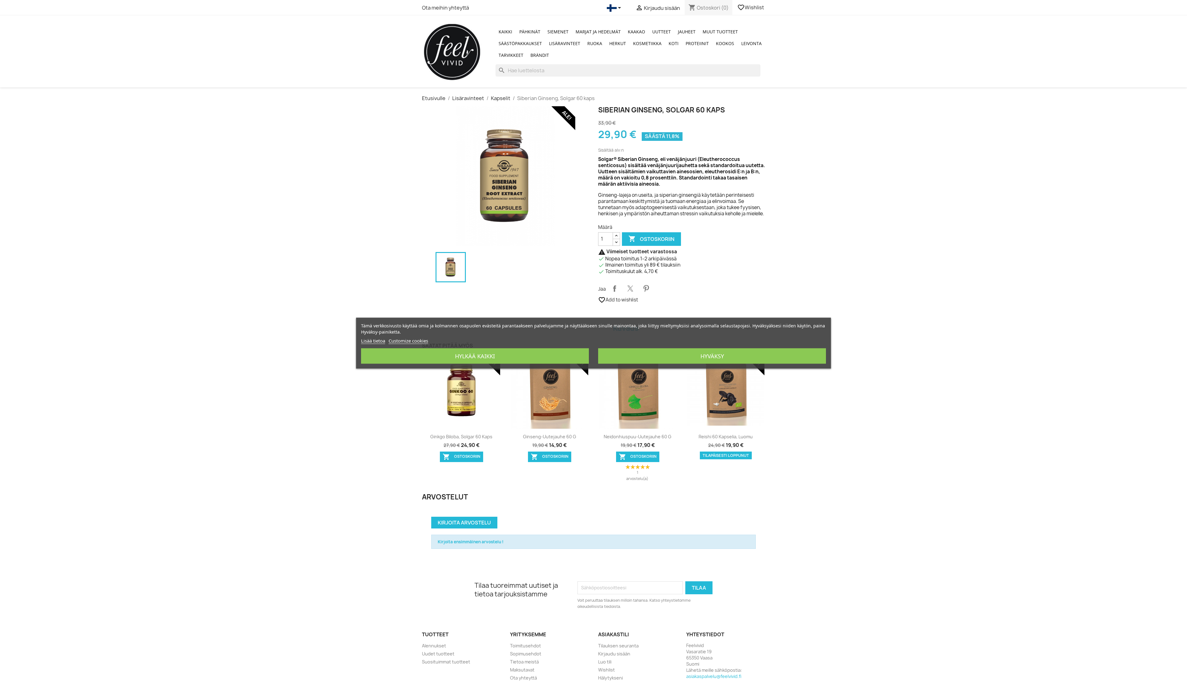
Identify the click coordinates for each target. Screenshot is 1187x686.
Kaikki (505, 32)
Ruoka (594, 43)
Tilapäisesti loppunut (726, 455)
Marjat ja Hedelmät (598, 32)
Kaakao (636, 32)
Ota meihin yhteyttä (445, 7)
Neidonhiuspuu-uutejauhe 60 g (637, 437)
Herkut (617, 43)
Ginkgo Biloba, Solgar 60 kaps (461, 437)
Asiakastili (613, 634)
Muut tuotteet (720, 32)
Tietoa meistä (524, 662)
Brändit (539, 55)
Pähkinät (529, 32)
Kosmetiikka (647, 43)
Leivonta (751, 43)
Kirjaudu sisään (614, 654)
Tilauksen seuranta (618, 646)
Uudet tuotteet (438, 654)
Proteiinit (697, 43)
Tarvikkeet (511, 55)
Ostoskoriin (651, 238)
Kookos (725, 43)
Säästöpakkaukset (520, 43)
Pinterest (646, 288)
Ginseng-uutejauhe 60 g (549, 437)
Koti (674, 43)
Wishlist (751, 7)
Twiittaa (630, 288)
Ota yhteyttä (523, 678)
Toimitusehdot (525, 646)
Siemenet (557, 32)
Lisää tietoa (373, 340)
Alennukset (434, 646)
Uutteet (661, 32)
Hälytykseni (610, 678)
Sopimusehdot (525, 654)
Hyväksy (712, 356)
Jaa (614, 288)
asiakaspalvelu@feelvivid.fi (713, 676)
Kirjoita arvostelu (464, 522)
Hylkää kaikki (475, 356)
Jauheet (687, 32)
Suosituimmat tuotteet (446, 662)
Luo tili (604, 662)
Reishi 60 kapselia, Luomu (726, 437)
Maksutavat (522, 670)
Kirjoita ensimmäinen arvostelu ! (471, 542)
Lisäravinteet (564, 43)
